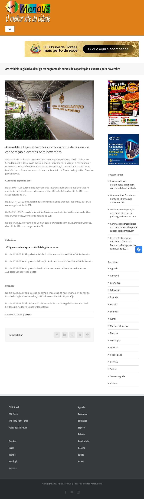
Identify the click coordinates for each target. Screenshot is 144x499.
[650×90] (82, 42)
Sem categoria (117, 376)
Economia (115, 282)
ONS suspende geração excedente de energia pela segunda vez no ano (123, 213)
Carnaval (114, 275)
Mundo (114, 333)
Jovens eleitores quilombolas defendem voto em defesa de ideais (123, 185)
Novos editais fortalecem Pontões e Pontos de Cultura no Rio (123, 199)
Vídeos (113, 383)
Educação (115, 290)
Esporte (114, 297)
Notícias (114, 347)
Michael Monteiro (119, 326)
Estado (28, 314)
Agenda (114, 268)
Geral (113, 318)
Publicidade (116, 354)
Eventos (114, 311)
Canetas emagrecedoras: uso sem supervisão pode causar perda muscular (123, 227)
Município (115, 340)
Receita (114, 361)
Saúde (113, 369)
